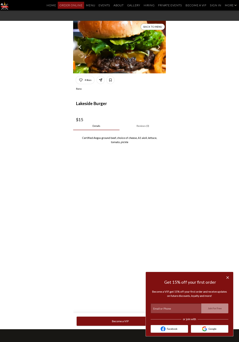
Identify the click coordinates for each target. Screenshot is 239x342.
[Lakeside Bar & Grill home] (15, 5)
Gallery (133, 5)
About (119, 5)
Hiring (149, 5)
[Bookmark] (110, 80)
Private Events (170, 5)
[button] (231, 5)
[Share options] (100, 80)
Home (51, 5)
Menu (90, 5)
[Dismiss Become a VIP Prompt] (227, 277)
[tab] (96, 126)
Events (104, 5)
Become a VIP (195, 5)
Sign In (215, 5)
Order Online (70, 5)
